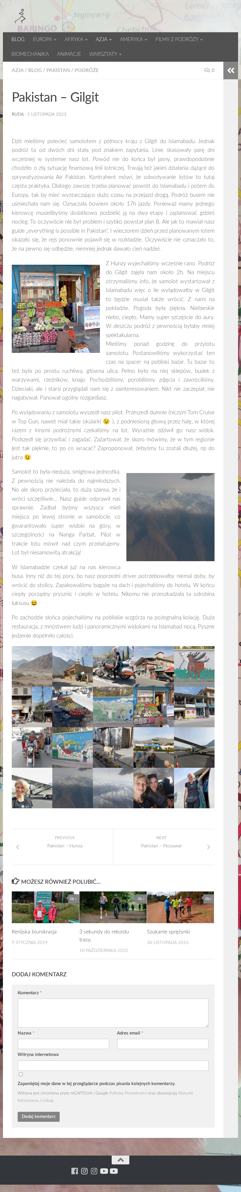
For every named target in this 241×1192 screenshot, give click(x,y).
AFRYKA (74, 39)
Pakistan (58, 70)
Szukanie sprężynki (168, 932)
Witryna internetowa (38, 1054)
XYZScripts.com (141, 1188)
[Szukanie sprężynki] (180, 907)
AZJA (101, 39)
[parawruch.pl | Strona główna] (20, 16)
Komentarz (30, 993)
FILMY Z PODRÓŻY (176, 39)
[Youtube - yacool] (113, 1171)
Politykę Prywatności (128, 1093)
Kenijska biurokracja (34, 932)
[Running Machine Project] (94, 1171)
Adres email (130, 1033)
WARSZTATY (103, 54)
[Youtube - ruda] (103, 1171)
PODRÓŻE (87, 70)
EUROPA (42, 39)
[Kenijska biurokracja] (45, 907)
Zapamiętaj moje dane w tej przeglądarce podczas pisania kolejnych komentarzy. (96, 1084)
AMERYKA (131, 39)
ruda (18, 114)
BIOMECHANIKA (30, 54)
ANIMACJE (69, 54)
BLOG (18, 39)
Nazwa (26, 1033)
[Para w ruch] (84, 1171)
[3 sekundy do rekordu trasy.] (113, 907)
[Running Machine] (74, 1171)
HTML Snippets (99, 1188)
